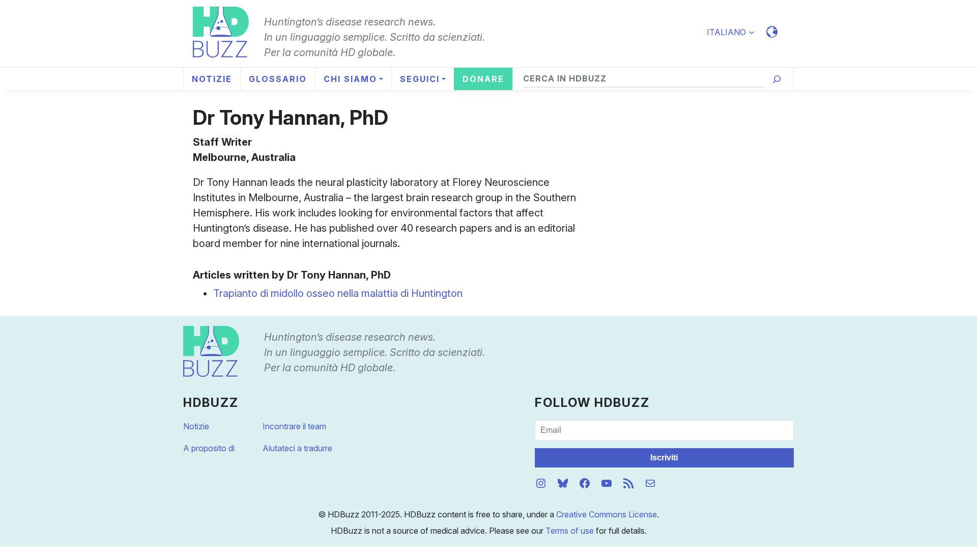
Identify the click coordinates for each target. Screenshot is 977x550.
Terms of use (569, 531)
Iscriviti (664, 457)
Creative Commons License (606, 514)
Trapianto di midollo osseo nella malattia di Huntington (338, 293)
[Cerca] (776, 79)
